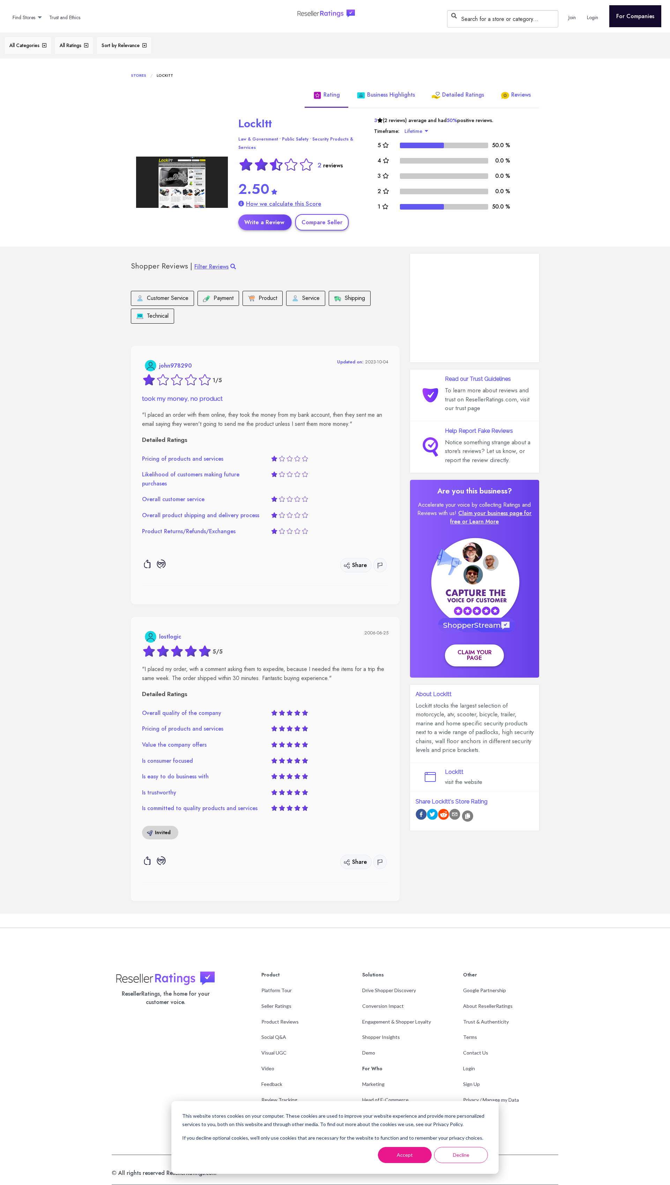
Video (267, 1068)
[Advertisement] (475, 308)
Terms (470, 1037)
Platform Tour (276, 990)
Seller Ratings (276, 1006)
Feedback (271, 1084)
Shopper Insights (381, 1037)
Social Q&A (273, 1037)
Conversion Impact (383, 1006)
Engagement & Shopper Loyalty (396, 1022)
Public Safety (295, 139)
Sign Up (471, 1084)
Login (469, 1068)
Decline (461, 1155)
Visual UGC (273, 1053)
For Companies (635, 16)
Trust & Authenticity (486, 1022)
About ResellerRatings (488, 1006)
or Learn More (480, 522)
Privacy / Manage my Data (491, 1100)
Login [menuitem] (592, 17)
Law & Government (258, 139)
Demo (368, 1053)
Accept (405, 1155)
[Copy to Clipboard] (467, 816)
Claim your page (474, 655)
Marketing (373, 1084)
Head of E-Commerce (385, 1100)
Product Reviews (280, 1022)
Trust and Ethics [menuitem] (64, 17)
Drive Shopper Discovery (389, 990)
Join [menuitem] (572, 17)
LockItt (255, 123)
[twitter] (432, 815)
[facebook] (421, 815)
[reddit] (443, 815)
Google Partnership (484, 990)
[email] (454, 815)
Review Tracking (279, 1100)
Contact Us (475, 1053)
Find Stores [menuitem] (24, 17)
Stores (138, 75)
